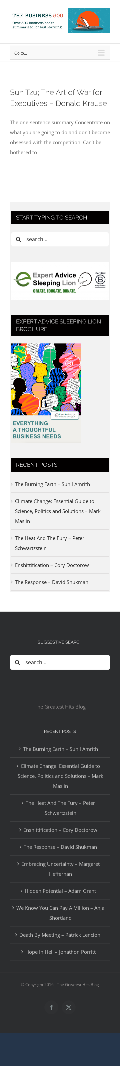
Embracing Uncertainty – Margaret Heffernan (60, 868)
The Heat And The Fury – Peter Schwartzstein (60, 808)
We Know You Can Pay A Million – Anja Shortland (60, 912)
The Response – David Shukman (51, 582)
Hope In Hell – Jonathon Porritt (60, 951)
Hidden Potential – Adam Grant (60, 890)
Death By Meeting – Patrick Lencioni (60, 934)
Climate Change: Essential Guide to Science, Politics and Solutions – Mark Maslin (58, 511)
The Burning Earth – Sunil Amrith (52, 484)
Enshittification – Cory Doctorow (52, 565)
